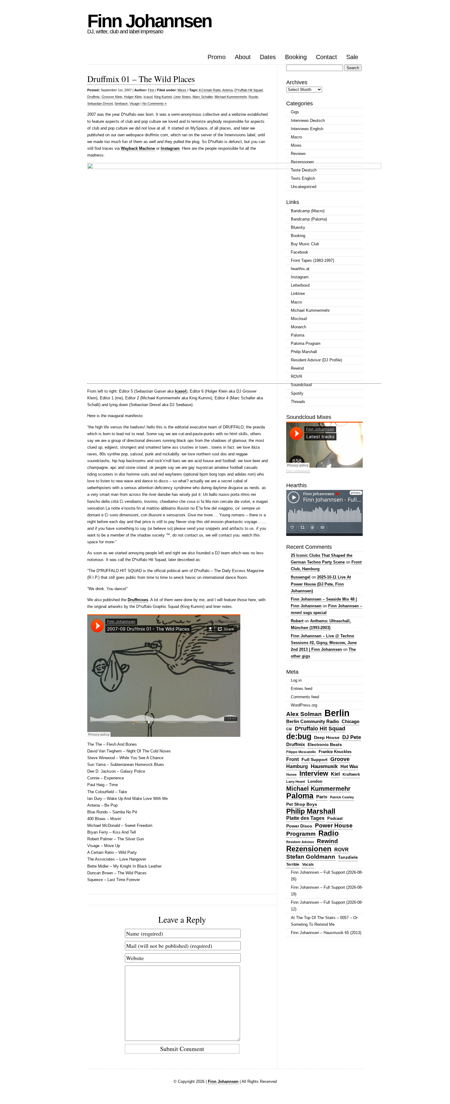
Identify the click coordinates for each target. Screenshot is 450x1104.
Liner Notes (182, 97)
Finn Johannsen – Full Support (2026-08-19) (327, 890)
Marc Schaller (203, 97)
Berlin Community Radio (312, 721)
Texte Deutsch (304, 170)
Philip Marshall (304, 351)
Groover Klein (112, 97)
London (315, 781)
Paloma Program (306, 343)
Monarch (298, 327)
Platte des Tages (305, 818)
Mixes (182, 90)
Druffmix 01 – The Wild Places (141, 79)
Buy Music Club (305, 244)
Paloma (297, 335)
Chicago (350, 721)
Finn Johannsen (149, 21)
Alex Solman (304, 714)
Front (292, 759)
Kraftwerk (351, 774)
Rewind (297, 368)
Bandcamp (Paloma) (309, 219)
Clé (289, 729)
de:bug (298, 736)
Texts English (303, 178)
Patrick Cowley (342, 797)
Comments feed (305, 697)
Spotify (297, 393)
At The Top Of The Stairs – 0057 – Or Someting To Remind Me (324, 921)
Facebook (299, 252)
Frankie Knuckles (335, 751)
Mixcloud (299, 318)
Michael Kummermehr (231, 97)
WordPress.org (304, 705)
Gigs (295, 112)
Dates (268, 57)
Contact (326, 57)
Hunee (291, 774)
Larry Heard (295, 781)
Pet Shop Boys (301, 804)
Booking (296, 57)
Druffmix (93, 97)
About (243, 57)
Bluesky (298, 227)
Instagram (170, 148)
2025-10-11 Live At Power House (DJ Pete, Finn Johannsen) (321, 584)
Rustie (253, 97)
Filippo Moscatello (301, 752)
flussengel (300, 577)
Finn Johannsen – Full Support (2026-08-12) (327, 905)
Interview (313, 773)
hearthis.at (300, 268)
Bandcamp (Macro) (307, 211)
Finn (151, 90)
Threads (298, 401)
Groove (340, 759)
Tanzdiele (348, 857)
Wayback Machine (138, 148)
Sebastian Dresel (100, 103)
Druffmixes (138, 599)
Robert (297, 621)
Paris (321, 796)
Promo (217, 57)
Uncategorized (303, 186)
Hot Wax (349, 766)
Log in (296, 680)
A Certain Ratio (210, 90)
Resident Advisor (300, 842)
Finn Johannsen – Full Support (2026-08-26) (327, 875)
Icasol (148, 97)
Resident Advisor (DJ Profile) (316, 360)
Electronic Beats (325, 744)
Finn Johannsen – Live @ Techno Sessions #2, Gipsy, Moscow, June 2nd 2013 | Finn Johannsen (324, 643)
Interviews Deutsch (308, 120)
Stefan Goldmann (310, 856)
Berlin (337, 713)
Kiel (335, 774)
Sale (352, 57)
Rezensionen (302, 162)
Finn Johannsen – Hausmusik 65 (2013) (326, 932)
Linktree (298, 293)
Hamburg (297, 766)
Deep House (326, 737)
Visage (134, 103)
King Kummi (163, 97)
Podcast (335, 818)
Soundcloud (301, 384)
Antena (227, 90)
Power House (334, 825)
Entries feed (301, 688)
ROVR (296, 376)
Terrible (292, 864)
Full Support (315, 759)
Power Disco (299, 825)
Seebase (121, 103)
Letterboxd (300, 285)
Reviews (298, 153)
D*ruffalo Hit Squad (248, 90)
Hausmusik (324, 766)
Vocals (308, 864)
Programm (301, 834)
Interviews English (307, 128)
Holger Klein (133, 97)
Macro (296, 137)
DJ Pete (351, 737)
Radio (328, 833)
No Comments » (154, 103)
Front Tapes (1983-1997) (312, 260)
